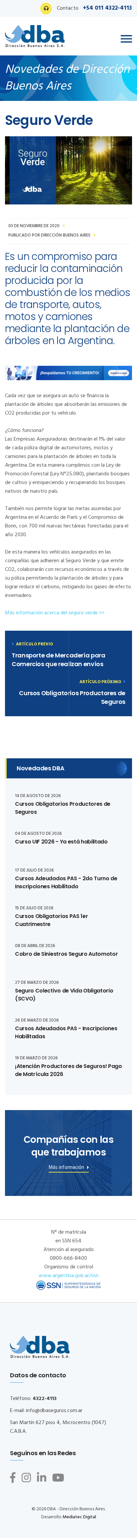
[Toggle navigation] (126, 39)
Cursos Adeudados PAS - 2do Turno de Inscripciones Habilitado (66, 882)
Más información (67, 1168)
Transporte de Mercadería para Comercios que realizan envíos (58, 659)
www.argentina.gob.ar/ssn (68, 1275)
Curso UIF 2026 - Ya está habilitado (61, 841)
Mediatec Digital (79, 1517)
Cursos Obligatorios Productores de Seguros (72, 697)
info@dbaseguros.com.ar (54, 1410)
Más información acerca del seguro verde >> (55, 613)
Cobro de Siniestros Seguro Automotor (66, 954)
